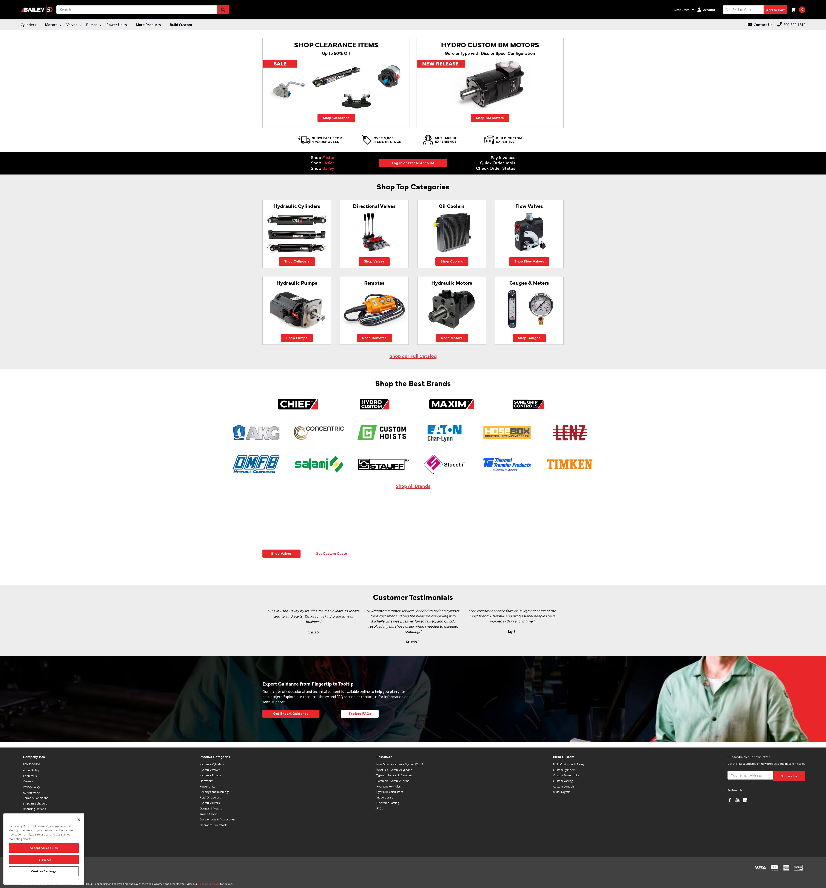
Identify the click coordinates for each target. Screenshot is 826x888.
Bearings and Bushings (214, 792)
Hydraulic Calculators (389, 792)
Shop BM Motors (490, 117)
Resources (682, 10)
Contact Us (30, 776)
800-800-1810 (31, 764)
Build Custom (181, 24)
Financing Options (34, 809)
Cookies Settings (44, 871)
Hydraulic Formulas (388, 786)
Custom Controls (564, 786)
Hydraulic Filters (210, 803)
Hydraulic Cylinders (212, 764)
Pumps (92, 24)
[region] (43, 849)
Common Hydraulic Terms (392, 781)
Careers (28, 781)
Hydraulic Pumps (210, 775)
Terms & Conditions (35, 798)
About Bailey (31, 770)
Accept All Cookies (44, 848)
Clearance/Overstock (213, 825)
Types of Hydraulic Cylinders (394, 775)
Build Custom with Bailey (568, 764)
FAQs (379, 808)
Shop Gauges (529, 337)
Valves (72, 24)
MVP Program (561, 792)
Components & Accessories (217, 819)
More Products (149, 24)
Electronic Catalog (387, 803)
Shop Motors (451, 337)
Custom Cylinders (564, 770)
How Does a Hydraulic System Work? (399, 764)
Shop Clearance (336, 117)
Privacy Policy (31, 787)
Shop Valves (374, 261)
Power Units (117, 24)
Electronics (207, 781)
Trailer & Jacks (208, 814)
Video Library (384, 797)
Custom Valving (563, 781)
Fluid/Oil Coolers (210, 797)
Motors (51, 24)
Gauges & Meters (211, 808)
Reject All (44, 860)
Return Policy (31, 792)
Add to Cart (775, 9)
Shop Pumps (296, 337)
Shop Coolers (452, 261)
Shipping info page (209, 883)
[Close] (78, 820)
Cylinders (29, 24)
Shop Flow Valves (529, 261)
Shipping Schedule (35, 803)
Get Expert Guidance (291, 713)
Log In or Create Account (413, 162)
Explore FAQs (359, 713)
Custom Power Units (566, 775)
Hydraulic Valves (210, 770)
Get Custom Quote (331, 553)
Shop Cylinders (297, 261)
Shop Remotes (374, 337)
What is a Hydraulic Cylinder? (394, 770)
